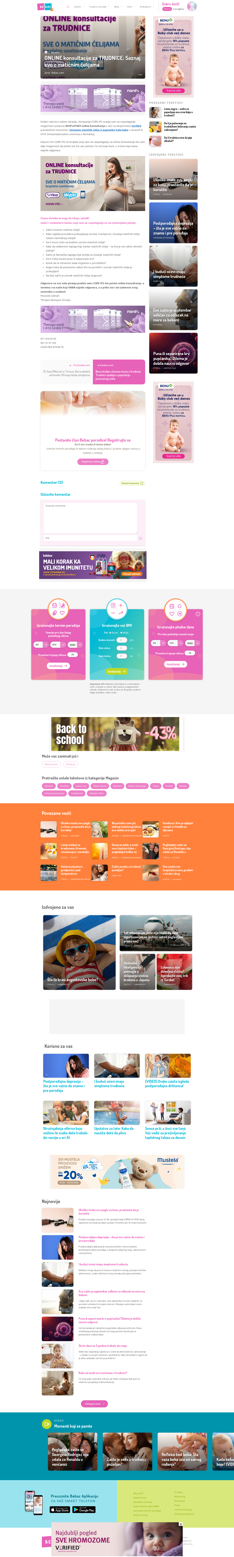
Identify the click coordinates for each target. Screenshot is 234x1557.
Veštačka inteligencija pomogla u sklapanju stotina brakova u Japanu (137, 971)
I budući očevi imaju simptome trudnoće (169, 274)
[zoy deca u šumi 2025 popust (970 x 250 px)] (117, 734)
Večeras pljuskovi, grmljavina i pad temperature (72, 870)
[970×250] (93, 565)
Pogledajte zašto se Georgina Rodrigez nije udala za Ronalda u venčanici (177, 850)
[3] (92, 98)
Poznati (169, 786)
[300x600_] (173, 96)
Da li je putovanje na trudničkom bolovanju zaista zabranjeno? (180, 126)
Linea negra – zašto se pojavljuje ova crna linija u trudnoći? (178, 112)
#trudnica (70, 764)
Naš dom (117, 786)
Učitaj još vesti (93, 1403)
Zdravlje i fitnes (97, 793)
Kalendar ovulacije (142, 1502)
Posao (156, 786)
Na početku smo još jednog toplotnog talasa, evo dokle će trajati (127, 826)
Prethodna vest (81, 365)
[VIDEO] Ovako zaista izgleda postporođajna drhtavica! (167, 1083)
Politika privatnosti (184, 1513)
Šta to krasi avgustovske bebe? (72, 979)
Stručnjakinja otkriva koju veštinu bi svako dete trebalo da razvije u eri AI (65, 1133)
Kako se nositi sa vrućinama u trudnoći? (103, 1373)
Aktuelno (55, 52)
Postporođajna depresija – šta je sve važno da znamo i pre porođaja (173, 228)
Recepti (182, 786)
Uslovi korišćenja (183, 1509)
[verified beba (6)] (117, 1555)
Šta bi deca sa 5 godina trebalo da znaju (103, 1345)
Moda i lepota (99, 786)
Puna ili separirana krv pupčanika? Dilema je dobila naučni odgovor (171, 358)
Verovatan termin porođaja (147, 1510)
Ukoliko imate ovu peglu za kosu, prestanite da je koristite (173, 184)
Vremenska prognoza (54, 793)
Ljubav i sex (81, 786)
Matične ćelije (140, 1515)
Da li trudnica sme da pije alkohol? (178, 139)
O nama (178, 1492)
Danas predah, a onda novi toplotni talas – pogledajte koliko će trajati (125, 850)
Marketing (179, 1496)
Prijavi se (167, 9)
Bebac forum (139, 1497)
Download (179, 1500)
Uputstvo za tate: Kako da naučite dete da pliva (114, 1130)
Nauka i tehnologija (137, 786)
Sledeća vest (106, 365)
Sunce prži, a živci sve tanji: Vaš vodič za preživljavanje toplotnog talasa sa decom (165, 1133)
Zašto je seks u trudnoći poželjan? (126, 868)
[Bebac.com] (45, 6)
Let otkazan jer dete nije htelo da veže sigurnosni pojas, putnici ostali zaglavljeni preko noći (153, 936)
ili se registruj (178, 9)
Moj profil (138, 1493)
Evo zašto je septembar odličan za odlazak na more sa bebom (172, 314)
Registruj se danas (91, 461)
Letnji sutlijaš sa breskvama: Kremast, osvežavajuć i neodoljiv (75, 848)
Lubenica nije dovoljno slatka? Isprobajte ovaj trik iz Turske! (174, 973)
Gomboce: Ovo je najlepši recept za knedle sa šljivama (178, 826)
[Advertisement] (117, 1016)
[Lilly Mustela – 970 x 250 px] (117, 1172)
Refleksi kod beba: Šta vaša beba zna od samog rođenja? (182, 1459)
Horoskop (64, 786)
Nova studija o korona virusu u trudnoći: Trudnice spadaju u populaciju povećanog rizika (118, 374)
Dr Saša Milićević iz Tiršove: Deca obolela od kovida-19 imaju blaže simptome (66, 373)
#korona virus (51, 764)
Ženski (114, 632)
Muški (125, 632)
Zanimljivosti (77, 793)
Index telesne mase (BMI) (146, 1506)
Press (177, 1505)
